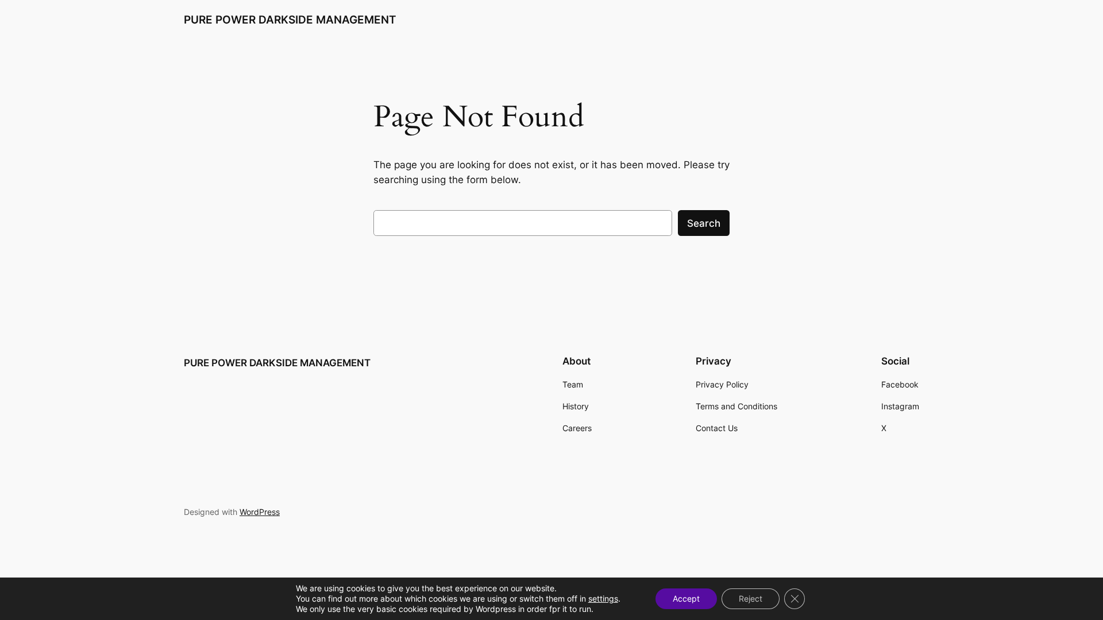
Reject (750, 598)
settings (603, 598)
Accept (686, 598)
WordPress (260, 512)
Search (703, 223)
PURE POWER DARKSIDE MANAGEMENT (290, 19)
